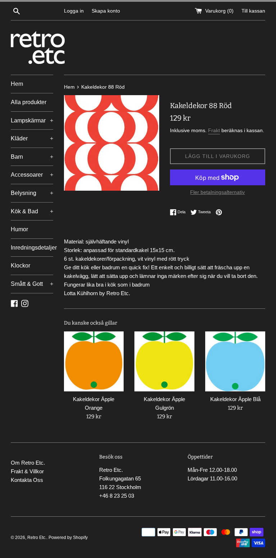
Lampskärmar (32, 120)
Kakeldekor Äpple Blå (235, 399)
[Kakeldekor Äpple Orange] (94, 361)
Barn (32, 157)
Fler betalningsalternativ (217, 192)
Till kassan (253, 11)
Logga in (74, 11)
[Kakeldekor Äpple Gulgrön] (164, 361)
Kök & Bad (32, 211)
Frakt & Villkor (27, 471)
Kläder (32, 138)
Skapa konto (106, 11)
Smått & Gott (32, 284)
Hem (17, 84)
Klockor (20, 265)
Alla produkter (28, 102)
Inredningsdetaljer (32, 248)
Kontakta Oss (27, 480)
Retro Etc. (36, 537)
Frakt (214, 130)
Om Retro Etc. (28, 463)
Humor (19, 229)
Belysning (32, 193)
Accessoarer (32, 175)
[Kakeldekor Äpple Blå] (235, 361)
